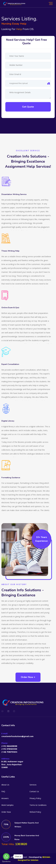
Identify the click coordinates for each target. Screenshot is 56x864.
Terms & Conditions (38, 805)
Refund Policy (35, 812)
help (19, 29)
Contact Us (34, 791)
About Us (5, 784)
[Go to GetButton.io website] (6, 861)
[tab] (26, 41)
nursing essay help (13, 23)
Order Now (6, 812)
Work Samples (7, 805)
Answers (5, 798)
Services (33, 784)
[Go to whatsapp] (6, 856)
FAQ (3, 791)
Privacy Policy (35, 798)
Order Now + (28, 677)
